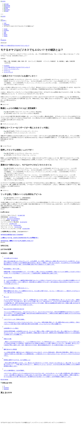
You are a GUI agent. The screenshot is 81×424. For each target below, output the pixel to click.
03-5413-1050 (18, 227)
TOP (5, 23)
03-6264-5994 (26, 228)
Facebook (6, 30)
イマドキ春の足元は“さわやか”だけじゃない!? (15, 45)
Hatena (5, 36)
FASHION (6, 24)
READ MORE (4, 379)
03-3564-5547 (14, 220)
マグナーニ (7, 70)
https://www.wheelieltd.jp (13, 218)
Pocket (5, 34)
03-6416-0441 (17, 225)
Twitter (5, 29)
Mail (5, 33)
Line (5, 31)
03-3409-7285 (21, 215)
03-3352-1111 (12, 217)
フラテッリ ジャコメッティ (11, 69)
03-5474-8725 (23, 222)
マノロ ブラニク (8, 72)
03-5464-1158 (13, 223)
